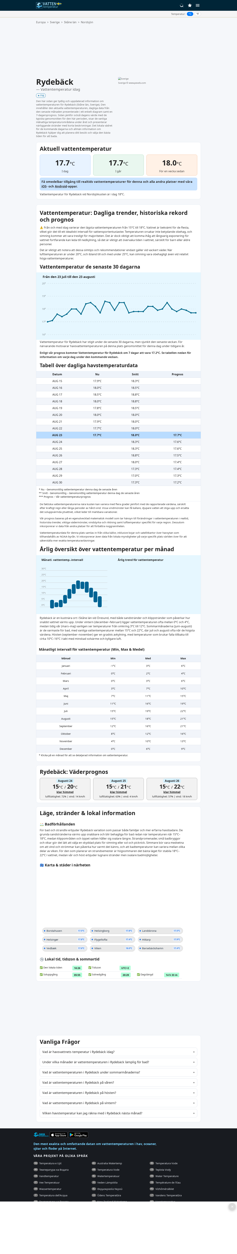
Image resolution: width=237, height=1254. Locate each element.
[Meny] (197, 5)
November (66, 741)
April (66, 688)
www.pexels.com (137, 82)
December (66, 748)
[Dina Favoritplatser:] (190, 5)
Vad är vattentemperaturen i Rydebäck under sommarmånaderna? (91, 1072)
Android (61, 186)
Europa (41, 22)
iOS (43, 186)
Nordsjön (87, 22)
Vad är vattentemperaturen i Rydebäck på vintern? (79, 1103)
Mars (66, 681)
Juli (66, 711)
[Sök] (182, 5)
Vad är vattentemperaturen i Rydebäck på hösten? (79, 1093)
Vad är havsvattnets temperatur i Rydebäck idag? (78, 1052)
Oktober (66, 733)
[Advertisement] (118, 51)
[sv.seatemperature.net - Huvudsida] (49, 5)
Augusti (65, 718)
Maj (66, 696)
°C (190, 13)
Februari (66, 673)
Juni (66, 703)
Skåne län (70, 22)
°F (197, 13)
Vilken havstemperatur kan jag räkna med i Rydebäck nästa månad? (92, 1113)
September (65, 726)
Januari (66, 665)
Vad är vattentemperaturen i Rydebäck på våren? (78, 1082)
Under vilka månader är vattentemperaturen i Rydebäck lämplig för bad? (95, 1062)
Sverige (55, 22)
